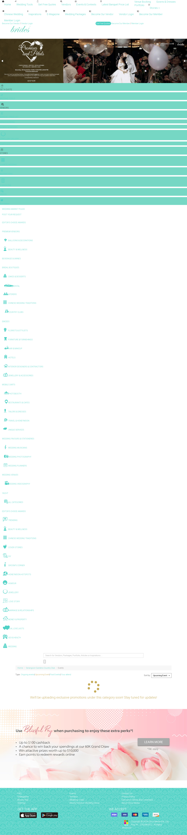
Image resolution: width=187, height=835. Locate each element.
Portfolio (139, 5)
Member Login (12, 20)
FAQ (19, 793)
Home (7, 4)
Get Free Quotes (47, 4)
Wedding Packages (75, 14)
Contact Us (127, 793)
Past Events (55, 674)
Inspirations (34, 14)
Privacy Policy (128, 796)
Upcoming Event (42, 674)
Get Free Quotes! (103, 23)
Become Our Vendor (102, 14)
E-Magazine (53, 14)
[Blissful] (28, 815)
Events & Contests (86, 4)
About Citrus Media (131, 803)
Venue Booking (142, 1)
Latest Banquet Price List (115, 4)
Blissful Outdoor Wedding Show (85, 803)
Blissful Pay (23, 799)
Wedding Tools (24, 4)
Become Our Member (151, 14)
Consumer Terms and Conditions (137, 799)
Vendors (66, 4)
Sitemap (22, 803)
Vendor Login (126, 14)
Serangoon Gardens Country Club (40, 668)
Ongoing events (27, 674)
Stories (154, 7)
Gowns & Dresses (166, 1)
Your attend (66, 674)
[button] (2, 61)
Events (73, 793)
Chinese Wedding (13, 14)
